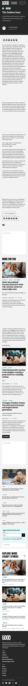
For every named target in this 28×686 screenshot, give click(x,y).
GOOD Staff (11, 297)
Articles (5, 279)
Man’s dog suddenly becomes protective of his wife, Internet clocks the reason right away (12, 285)
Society (4, 669)
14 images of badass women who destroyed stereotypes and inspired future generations (13, 406)
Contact (4, 655)
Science (4, 671)
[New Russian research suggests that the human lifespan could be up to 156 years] (14, 495)
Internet (5, 502)
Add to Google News (10, 213)
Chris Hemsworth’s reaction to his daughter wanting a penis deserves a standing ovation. (13, 373)
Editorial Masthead (7, 659)
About (4, 652)
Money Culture (6, 511)
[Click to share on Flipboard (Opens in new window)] (11, 40)
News (3, 666)
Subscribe (14, 2)
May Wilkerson (6, 383)
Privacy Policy (6, 539)
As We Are (12, 202)
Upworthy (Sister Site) (8, 661)
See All (24, 556)
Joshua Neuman (14, 27)
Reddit (13, 330)
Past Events (17, 279)
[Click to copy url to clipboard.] (16, 40)
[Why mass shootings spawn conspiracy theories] (14, 625)
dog (11, 307)
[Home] (3, 8)
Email (5, 532)
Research (5, 494)
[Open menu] (24, 2)
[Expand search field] (20, 2)
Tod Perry (4, 297)
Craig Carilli (5, 418)
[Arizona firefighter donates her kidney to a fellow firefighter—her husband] (14, 521)
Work (4, 486)
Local (4, 520)
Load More (5, 436)
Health (4, 673)
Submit (24, 535)
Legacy (8, 8)
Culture (5, 367)
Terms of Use (19, 538)
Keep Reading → (6, 345)
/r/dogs (9, 332)
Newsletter (5, 657)
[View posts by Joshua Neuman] (4, 28)
